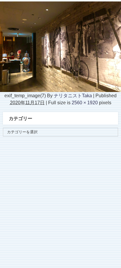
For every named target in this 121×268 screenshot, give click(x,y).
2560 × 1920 (85, 102)
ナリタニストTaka (73, 95)
